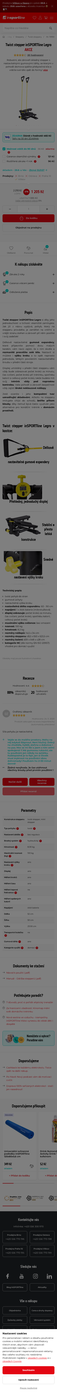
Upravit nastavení (28, 1379)
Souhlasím (28, 1370)
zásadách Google (12, 1361)
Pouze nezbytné (28, 1388)
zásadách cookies (37, 1358)
